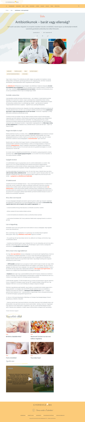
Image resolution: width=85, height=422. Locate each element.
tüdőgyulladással (15, 145)
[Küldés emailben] (42, 36)
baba (26, 71)
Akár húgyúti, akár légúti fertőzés (42, 268)
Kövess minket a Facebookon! (44, 410)
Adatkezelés (38, 415)
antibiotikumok (33, 71)
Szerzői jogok (31, 415)
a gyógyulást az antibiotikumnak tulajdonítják (21, 176)
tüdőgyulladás (18, 71)
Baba (11, 10)
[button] (30, 379)
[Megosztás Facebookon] (37, 36)
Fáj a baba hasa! (36, 358)
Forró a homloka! (11, 358)
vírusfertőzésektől (32, 138)
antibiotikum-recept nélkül (24, 234)
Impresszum (23, 415)
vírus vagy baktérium (16, 254)
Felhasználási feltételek (49, 415)
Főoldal (7, 10)
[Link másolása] (47, 36)
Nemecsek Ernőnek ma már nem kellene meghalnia (41, 337)
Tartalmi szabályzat (60, 415)
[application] (30, 379)
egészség (9, 71)
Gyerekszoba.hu (36, 32)
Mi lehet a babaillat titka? (13, 336)
